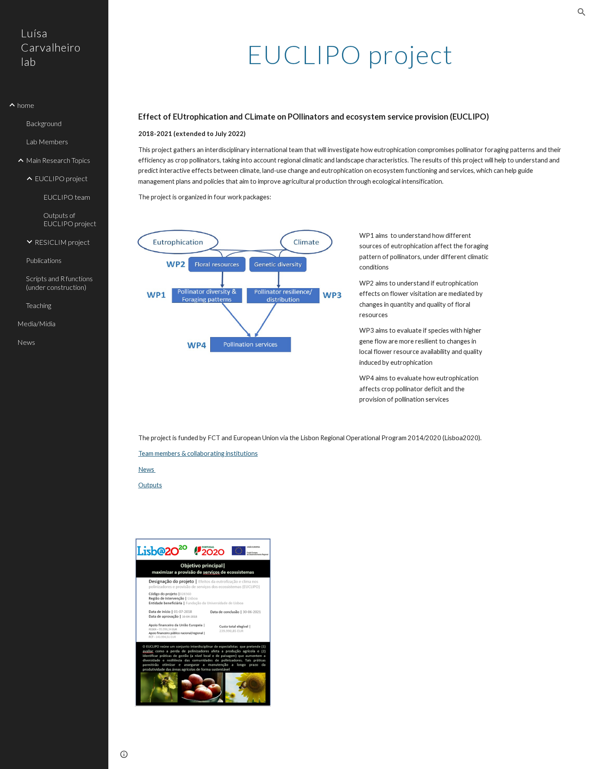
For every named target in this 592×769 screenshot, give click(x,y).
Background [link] (44, 123)
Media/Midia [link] (36, 323)
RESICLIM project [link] (62, 242)
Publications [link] (44, 260)
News (147, 469)
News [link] (26, 342)
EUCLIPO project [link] (61, 178)
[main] (350, 54)
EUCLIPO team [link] (66, 197)
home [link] (25, 105)
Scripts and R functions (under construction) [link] (59, 282)
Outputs (150, 485)
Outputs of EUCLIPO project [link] (69, 219)
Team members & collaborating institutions (198, 453)
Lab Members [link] (47, 141)
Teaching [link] (38, 305)
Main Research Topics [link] (58, 160)
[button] (581, 12)
